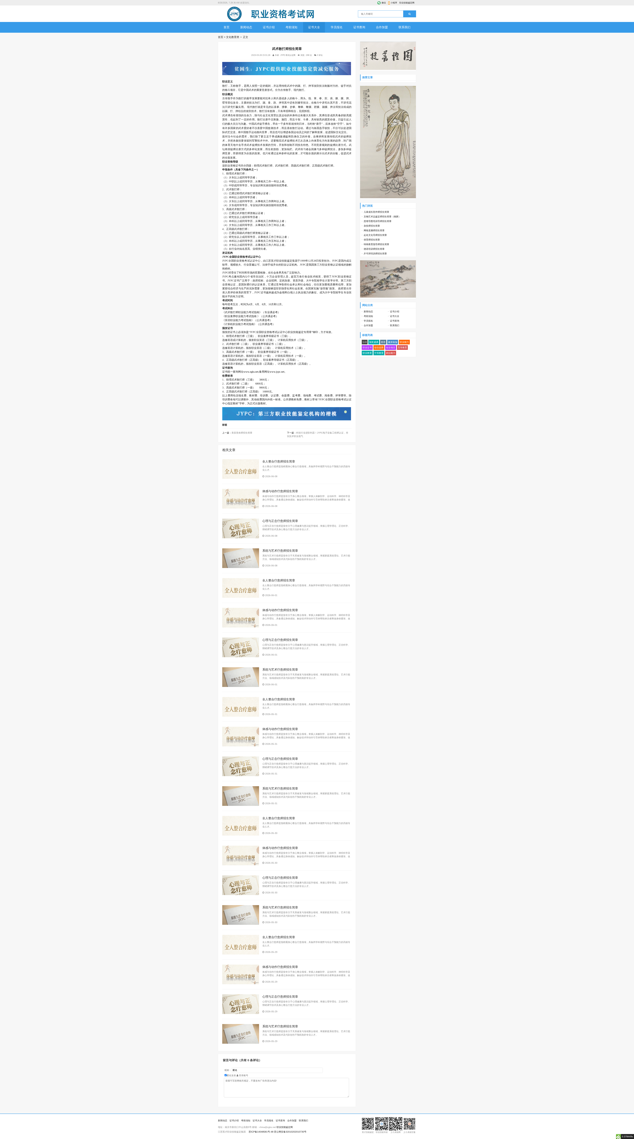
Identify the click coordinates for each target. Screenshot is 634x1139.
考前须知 (291, 27)
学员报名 (337, 27)
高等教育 (402, 347)
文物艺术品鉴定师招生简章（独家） (382, 216)
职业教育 (367, 353)
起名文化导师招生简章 (375, 235)
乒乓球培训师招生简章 (375, 253)
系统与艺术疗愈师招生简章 (280, 550)
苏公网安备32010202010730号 (290, 1131)
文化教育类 (232, 37)
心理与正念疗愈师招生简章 (280, 521)
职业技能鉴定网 (406, 2)
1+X (365, 342)
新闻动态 (246, 27)
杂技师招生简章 (372, 225)
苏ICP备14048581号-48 (261, 1131)
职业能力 (404, 342)
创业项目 (390, 347)
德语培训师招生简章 (374, 249)
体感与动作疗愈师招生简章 (280, 491)
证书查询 (359, 27)
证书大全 (314, 27)
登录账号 (243, 1075)
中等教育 (379, 353)
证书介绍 (269, 27)
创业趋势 (379, 347)
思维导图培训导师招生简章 (377, 221)
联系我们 (404, 27)
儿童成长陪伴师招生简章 (376, 212)
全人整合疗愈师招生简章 (278, 461)
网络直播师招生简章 (374, 230)
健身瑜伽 (392, 342)
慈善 (383, 342)
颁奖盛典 (373, 342)
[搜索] (409, 14)
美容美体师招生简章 (241, 432)
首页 (226, 27)
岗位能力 (390, 353)
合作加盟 (382, 27)
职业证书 (367, 347)
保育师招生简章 (372, 239)
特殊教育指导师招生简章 (376, 244)
